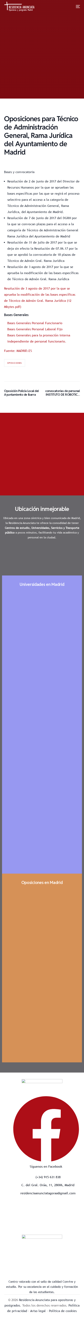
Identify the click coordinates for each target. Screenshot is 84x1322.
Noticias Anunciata (46, 86)
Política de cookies (63, 1311)
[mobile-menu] (75, 6)
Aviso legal (38, 1311)
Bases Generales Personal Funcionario (34, 323)
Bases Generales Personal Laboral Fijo (35, 329)
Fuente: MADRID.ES (18, 351)
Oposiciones (14, 363)
